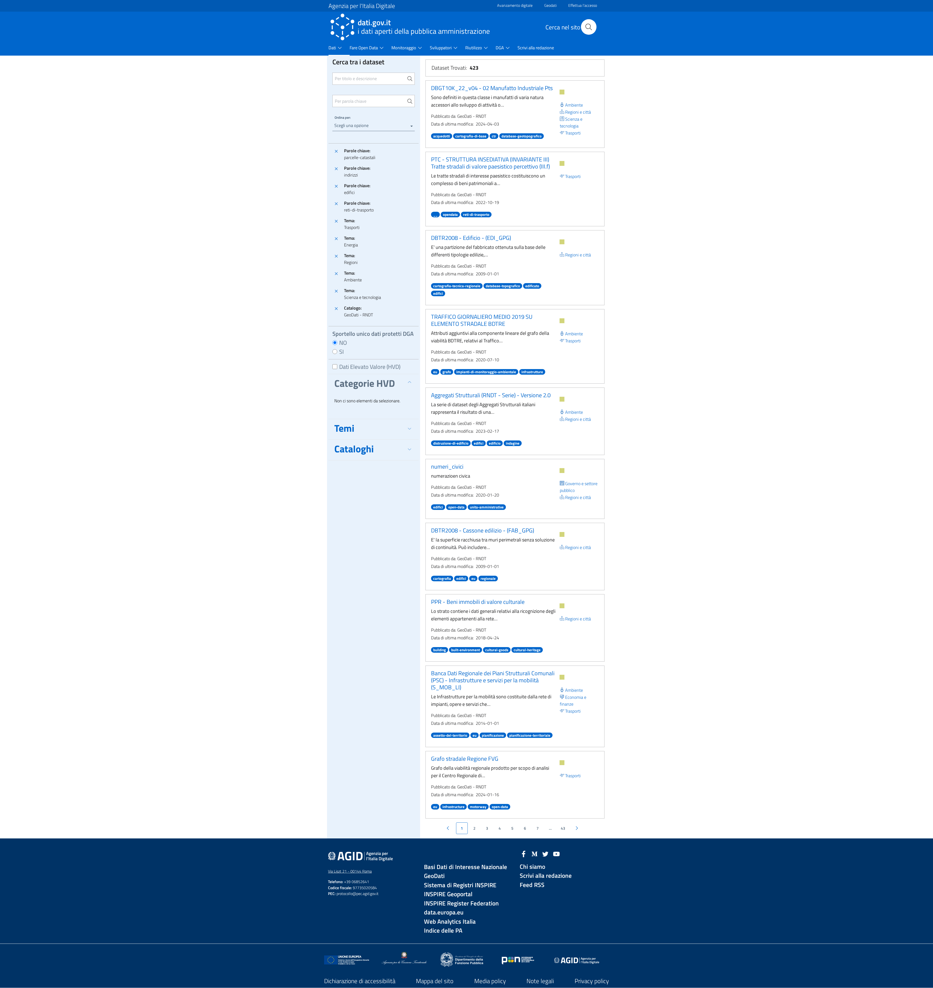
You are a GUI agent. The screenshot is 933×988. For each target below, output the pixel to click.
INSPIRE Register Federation (461, 903)
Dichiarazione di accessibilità (359, 981)
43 (563, 828)
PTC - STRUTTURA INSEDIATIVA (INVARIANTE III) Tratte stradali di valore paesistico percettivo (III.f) (490, 163)
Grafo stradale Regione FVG (464, 758)
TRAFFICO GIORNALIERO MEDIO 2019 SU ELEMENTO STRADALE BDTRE (481, 320)
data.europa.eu (444, 912)
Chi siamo (532, 866)
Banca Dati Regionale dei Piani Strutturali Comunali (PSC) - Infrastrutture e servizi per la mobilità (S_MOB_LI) (492, 680)
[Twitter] (545, 853)
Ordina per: (343, 117)
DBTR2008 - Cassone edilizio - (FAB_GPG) (482, 530)
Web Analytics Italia (450, 921)
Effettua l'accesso (582, 5)
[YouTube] (556, 853)
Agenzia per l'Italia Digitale (361, 5)
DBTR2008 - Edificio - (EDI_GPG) (471, 237)
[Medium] (534, 853)
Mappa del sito (434, 981)
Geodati (550, 5)
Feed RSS (532, 884)
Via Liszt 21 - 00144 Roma (350, 871)
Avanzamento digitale (515, 5)
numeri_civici (447, 466)
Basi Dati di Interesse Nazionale (465, 866)
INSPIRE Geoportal (448, 894)
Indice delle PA (443, 930)
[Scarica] (562, 92)
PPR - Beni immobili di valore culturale (478, 601)
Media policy (490, 981)
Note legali (540, 981)
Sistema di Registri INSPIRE (460, 885)
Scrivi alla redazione (546, 875)
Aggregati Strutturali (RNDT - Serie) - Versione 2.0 (491, 395)
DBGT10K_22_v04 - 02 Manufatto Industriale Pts (492, 88)
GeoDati (434, 875)
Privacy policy (592, 981)
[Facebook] (523, 853)
